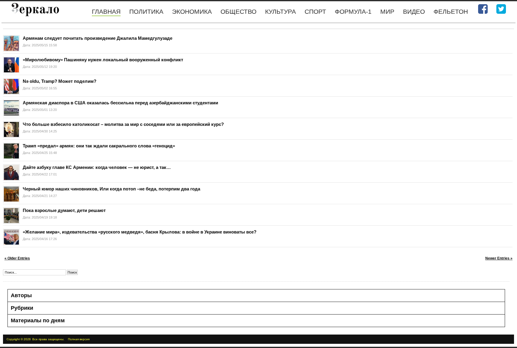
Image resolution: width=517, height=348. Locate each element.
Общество (238, 11)
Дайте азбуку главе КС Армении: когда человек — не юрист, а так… (97, 167)
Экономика (192, 11)
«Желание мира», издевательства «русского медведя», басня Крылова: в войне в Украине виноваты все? (139, 231)
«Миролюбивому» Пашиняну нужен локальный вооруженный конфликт (103, 59)
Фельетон (451, 11)
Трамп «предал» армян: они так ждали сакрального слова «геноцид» (100, 145)
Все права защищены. (48, 339)
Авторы (21, 295)
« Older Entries (17, 258)
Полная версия (78, 339)
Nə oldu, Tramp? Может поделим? (59, 81)
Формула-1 (353, 11)
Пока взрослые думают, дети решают (64, 210)
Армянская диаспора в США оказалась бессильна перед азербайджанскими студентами (121, 102)
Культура (280, 11)
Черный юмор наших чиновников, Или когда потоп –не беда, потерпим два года (111, 188)
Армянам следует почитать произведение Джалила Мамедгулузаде (97, 38)
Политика (146, 11)
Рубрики (22, 308)
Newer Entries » (499, 258)
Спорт (315, 11)
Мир (387, 11)
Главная (106, 11)
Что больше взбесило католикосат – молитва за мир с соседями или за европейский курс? (123, 124)
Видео (414, 11)
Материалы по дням (38, 320)
